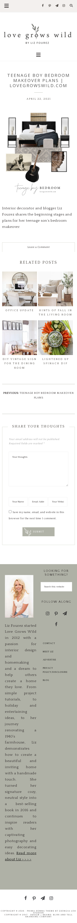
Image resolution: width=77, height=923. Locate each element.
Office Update (19, 310)
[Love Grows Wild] (38, 33)
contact (49, 643)
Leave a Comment (38, 247)
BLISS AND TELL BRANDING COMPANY (49, 916)
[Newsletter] (56, 6)
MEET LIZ (48, 651)
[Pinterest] (49, 6)
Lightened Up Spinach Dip (55, 361)
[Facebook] (42, 6)
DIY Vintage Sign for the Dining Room (20, 363)
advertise (49, 659)
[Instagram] (63, 6)
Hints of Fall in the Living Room (55, 312)
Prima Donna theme (40, 911)
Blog (46, 680)
